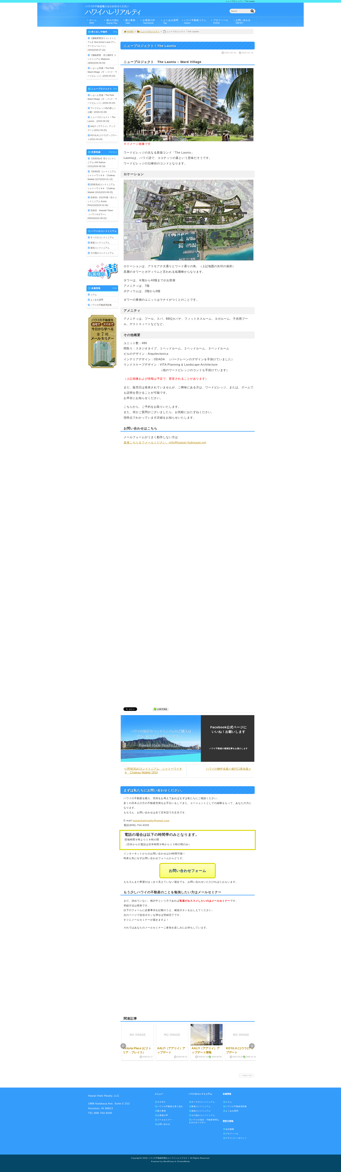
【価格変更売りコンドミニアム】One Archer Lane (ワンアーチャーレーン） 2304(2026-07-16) (102, 44)
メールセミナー (164, 1120)
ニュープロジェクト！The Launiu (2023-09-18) (101, 119)
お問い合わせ (243, 21)
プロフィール (220, 21)
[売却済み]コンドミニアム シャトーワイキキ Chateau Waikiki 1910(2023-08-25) (102, 188)
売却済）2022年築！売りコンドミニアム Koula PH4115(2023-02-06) (102, 201)
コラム (93, 294)
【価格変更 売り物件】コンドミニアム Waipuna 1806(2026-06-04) (102, 59)
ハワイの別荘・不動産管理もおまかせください (204, 1121)
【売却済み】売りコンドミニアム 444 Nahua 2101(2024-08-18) (102, 162)
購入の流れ (113, 21)
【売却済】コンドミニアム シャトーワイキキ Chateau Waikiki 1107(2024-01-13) (102, 175)
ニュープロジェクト (149, 31)
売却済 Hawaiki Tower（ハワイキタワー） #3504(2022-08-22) (100, 214)
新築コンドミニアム (100, 242)
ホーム (93, 21)
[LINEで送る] (160, 708)
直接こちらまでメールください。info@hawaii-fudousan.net (165, 442)
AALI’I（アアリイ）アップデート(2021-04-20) (101, 128)
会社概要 (230, 1129)
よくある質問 (170, 21)
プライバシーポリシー (236, 1138)
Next (252, 1046)
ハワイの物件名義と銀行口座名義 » (228, 768)
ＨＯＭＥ (161, 1102)
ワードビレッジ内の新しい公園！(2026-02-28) (102, 110)
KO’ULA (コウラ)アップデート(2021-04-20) (102, 137)
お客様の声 (149, 21)
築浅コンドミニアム (100, 248)
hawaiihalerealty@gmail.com (151, 820)
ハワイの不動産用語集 (101, 305)
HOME (130, 31)
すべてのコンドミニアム (102, 237)
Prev (123, 1046)
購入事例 (130, 21)
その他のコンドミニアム (102, 253)
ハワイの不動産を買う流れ (170, 1106)
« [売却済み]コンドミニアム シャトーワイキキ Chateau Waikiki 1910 (153, 770)
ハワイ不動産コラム (195, 21)
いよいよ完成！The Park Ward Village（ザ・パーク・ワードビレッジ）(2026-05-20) (102, 72)
